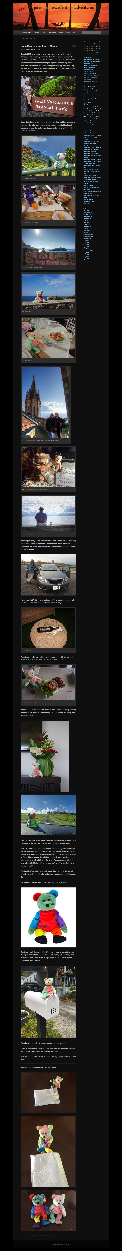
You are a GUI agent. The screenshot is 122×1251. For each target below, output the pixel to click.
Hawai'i (37, 1235)
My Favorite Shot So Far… (91, 119)
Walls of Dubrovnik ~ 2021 (91, 117)
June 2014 (86, 243)
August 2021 (87, 218)
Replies (52, 1235)
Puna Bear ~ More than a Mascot (39, 46)
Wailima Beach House (89, 175)
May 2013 (86, 257)
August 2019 (87, 226)
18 (99, 47)
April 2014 (86, 247)
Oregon (61, 32)
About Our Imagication (90, 82)
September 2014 (88, 237)
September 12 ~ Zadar (89, 151)
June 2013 (86, 255)
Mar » (97, 52)
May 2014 (86, 245)
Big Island (32, 1235)
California (36, 32)
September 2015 (88, 235)
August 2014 (87, 239)
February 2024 (87, 212)
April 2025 (86, 210)
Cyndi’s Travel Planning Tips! (92, 89)
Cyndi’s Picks (87, 103)
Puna (47, 1235)
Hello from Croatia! (89, 133)
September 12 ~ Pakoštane (91, 149)
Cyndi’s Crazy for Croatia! (91, 59)
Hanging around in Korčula (91, 107)
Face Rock (86, 203)
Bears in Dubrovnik (89, 123)
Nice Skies (86, 105)
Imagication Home (26, 32)
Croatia (44, 32)
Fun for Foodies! (88, 69)
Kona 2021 (43, 1235)
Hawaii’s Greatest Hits (89, 74)
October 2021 (87, 214)
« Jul (87, 52)
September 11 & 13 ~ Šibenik (92, 147)
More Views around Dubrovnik (92, 109)
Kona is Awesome (88, 72)
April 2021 (86, 222)
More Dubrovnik (88, 115)
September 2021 (88, 216)
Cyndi (38, 49)
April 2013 (86, 259)
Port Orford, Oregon (89, 201)
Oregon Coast (87, 193)
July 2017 (86, 228)
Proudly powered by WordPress (61, 1244)
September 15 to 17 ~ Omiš (91, 141)
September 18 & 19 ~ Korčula (92, 135)
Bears (27, 1235)
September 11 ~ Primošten (91, 153)
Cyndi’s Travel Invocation (90, 169)
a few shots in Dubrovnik (90, 125)
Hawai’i (68, 32)
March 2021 (86, 224)
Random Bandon (88, 199)
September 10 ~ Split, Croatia (92, 159)
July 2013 (86, 253)
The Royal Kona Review (90, 78)
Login (74, 32)
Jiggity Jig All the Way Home (92, 191)
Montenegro (52, 32)
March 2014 (86, 249)
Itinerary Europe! (88, 185)
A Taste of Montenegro (90, 131)
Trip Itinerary (87, 80)
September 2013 (88, 251)
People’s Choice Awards (90, 76)
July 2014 (86, 241)
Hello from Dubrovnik (89, 121)
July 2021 (86, 220)
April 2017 (86, 231)
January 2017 (87, 233)
